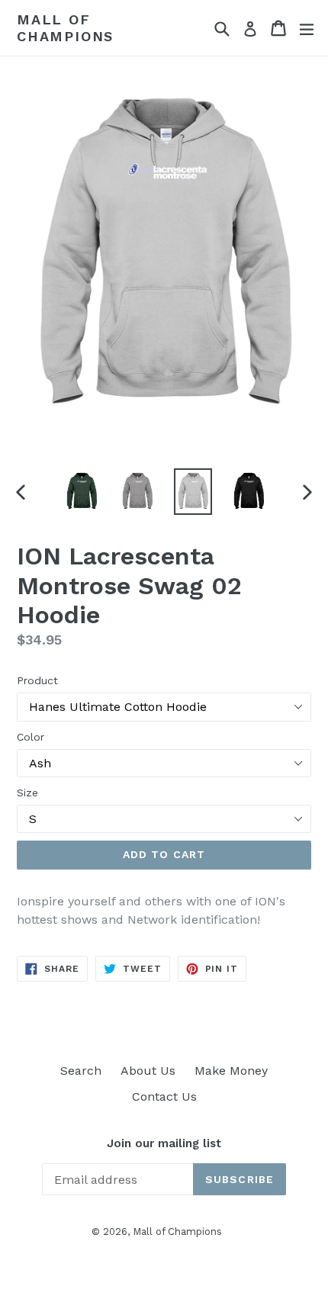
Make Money (231, 1070)
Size (27, 792)
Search (80, 1070)
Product (37, 680)
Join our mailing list (164, 1143)
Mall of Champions (65, 27)
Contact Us (164, 1096)
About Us (148, 1070)
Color (30, 737)
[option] (81, 492)
